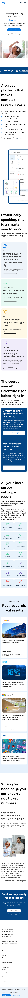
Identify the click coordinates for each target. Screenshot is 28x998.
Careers (4, 981)
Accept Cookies (6, 995)
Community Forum (6, 972)
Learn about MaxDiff (14, 468)
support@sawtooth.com (12, 941)
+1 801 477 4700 (7, 936)
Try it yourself (7, 138)
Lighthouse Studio (6, 953)
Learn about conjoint (14, 433)
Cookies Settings (16, 995)
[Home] (4, 2)
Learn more (19, 138)
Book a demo (14, 33)
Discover (4, 955)
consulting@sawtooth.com (13, 943)
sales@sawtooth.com (10, 946)
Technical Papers (5, 967)
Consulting (4, 957)
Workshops (4, 969)
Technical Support (6, 965)
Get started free (14, 29)
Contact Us (4, 979)
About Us (4, 983)
